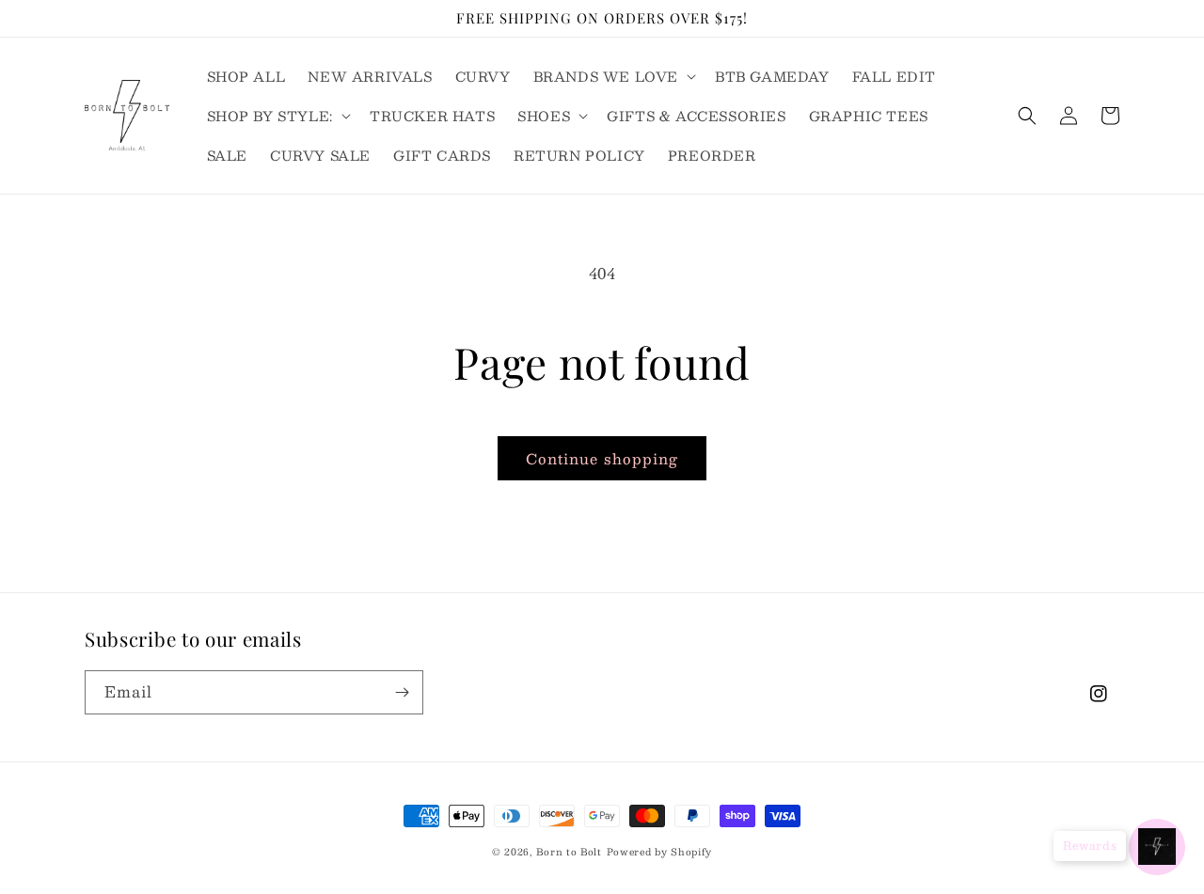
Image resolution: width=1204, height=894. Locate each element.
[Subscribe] (401, 692)
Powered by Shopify (660, 851)
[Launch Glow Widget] (1157, 847)
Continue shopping (602, 458)
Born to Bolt (568, 851)
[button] (613, 76)
